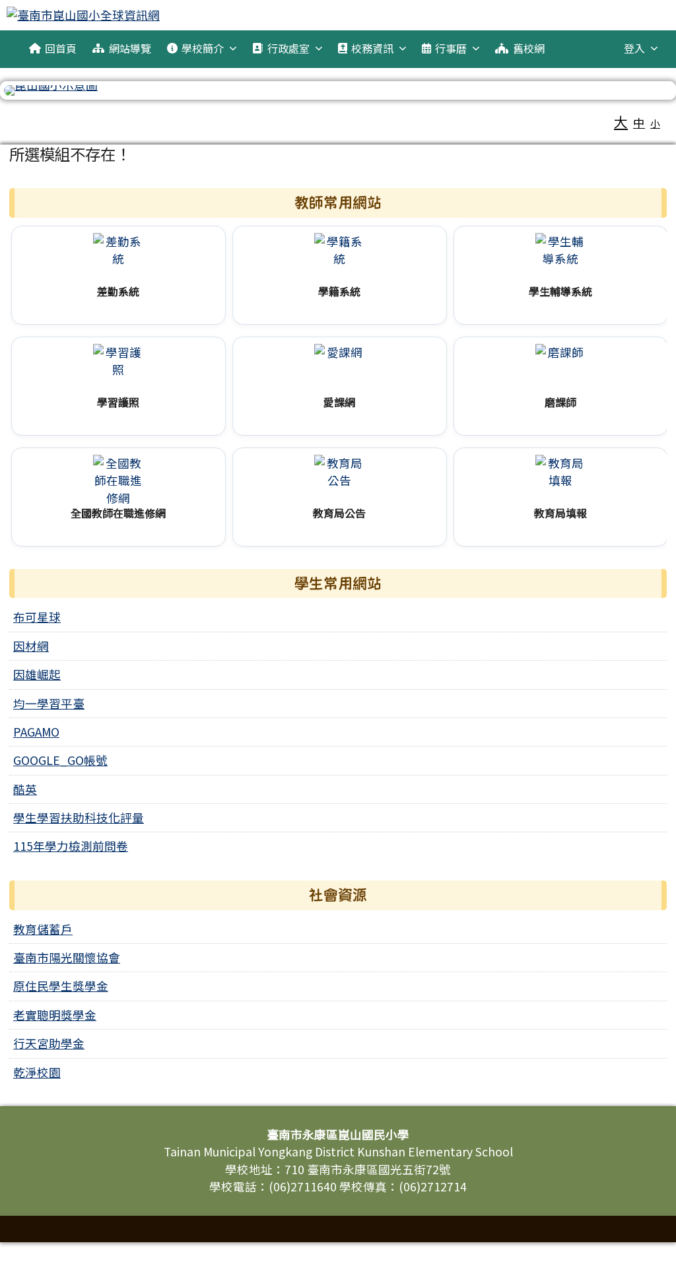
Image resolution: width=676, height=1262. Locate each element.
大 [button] (621, 121)
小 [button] (655, 123)
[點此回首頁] (338, 90)
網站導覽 (130, 48)
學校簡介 (203, 48)
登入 (634, 48)
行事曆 (451, 48)
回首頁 (61, 48)
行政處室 (288, 48)
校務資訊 (372, 48)
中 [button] (639, 122)
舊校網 (529, 48)
